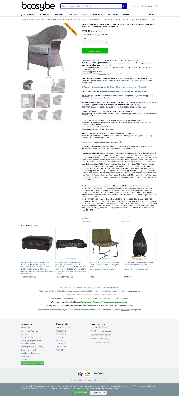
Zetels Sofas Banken (49, 19)
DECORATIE (59, 14)
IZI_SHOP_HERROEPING (33, 363)
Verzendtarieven (28, 343)
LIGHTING (72, 14)
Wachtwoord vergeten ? (101, 331)
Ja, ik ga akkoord (80, 393)
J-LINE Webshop (28, 14)
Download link (102, 142)
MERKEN (126, 14)
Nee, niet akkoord (98, 393)
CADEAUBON (112, 14)
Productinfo (26, 356)
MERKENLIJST (27, 337)
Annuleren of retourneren (31, 353)
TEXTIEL (84, 14)
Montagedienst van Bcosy (32, 346)
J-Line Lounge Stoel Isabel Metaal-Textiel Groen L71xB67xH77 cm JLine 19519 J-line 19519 (104, 265)
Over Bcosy (26, 327)
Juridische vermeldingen (101, 338)
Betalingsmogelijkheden (31, 340)
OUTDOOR (97, 14)
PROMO (152, 14)
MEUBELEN (44, 14)
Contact (24, 334)
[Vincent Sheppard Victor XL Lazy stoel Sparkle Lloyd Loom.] (49, 50)
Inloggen (135, 6)
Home (23, 19)
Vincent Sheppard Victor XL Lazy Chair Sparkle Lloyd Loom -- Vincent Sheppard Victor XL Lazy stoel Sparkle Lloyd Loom (107, 19)
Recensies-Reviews (29, 331)
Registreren (147, 6)
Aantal (84, 39)
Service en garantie (29, 350)
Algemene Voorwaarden (101, 335)
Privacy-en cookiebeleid (101, 342)
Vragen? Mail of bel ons (100, 327)
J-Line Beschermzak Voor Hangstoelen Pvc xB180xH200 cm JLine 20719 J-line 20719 (139, 265)
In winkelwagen (95, 51)
